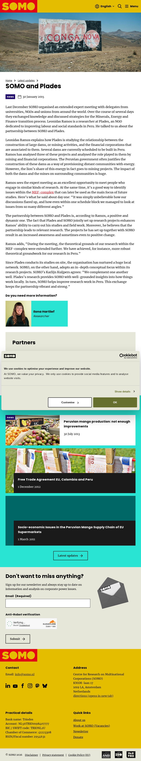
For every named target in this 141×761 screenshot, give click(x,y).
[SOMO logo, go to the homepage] (18, 6)
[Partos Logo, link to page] (131, 754)
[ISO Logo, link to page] (118, 754)
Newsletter (80, 731)
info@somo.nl (24, 674)
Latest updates (26, 80)
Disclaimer (31, 755)
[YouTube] (15, 686)
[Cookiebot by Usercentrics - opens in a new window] (122, 356)
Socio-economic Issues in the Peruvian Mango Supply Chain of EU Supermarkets (71, 529)
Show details (122, 391)
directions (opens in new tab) (93, 696)
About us (79, 720)
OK (115, 402)
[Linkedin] (8, 685)
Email (18, 596)
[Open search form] (120, 6)
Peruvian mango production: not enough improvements (97, 423)
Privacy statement (53, 755)
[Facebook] (22, 685)
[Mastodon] (37, 685)
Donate (78, 737)
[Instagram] (30, 685)
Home (9, 80)
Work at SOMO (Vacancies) (91, 725)
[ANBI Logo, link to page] (106, 754)
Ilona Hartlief (44, 311)
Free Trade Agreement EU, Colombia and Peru (55, 479)
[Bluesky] (44, 685)
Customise (67, 402)
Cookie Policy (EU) (79, 755)
